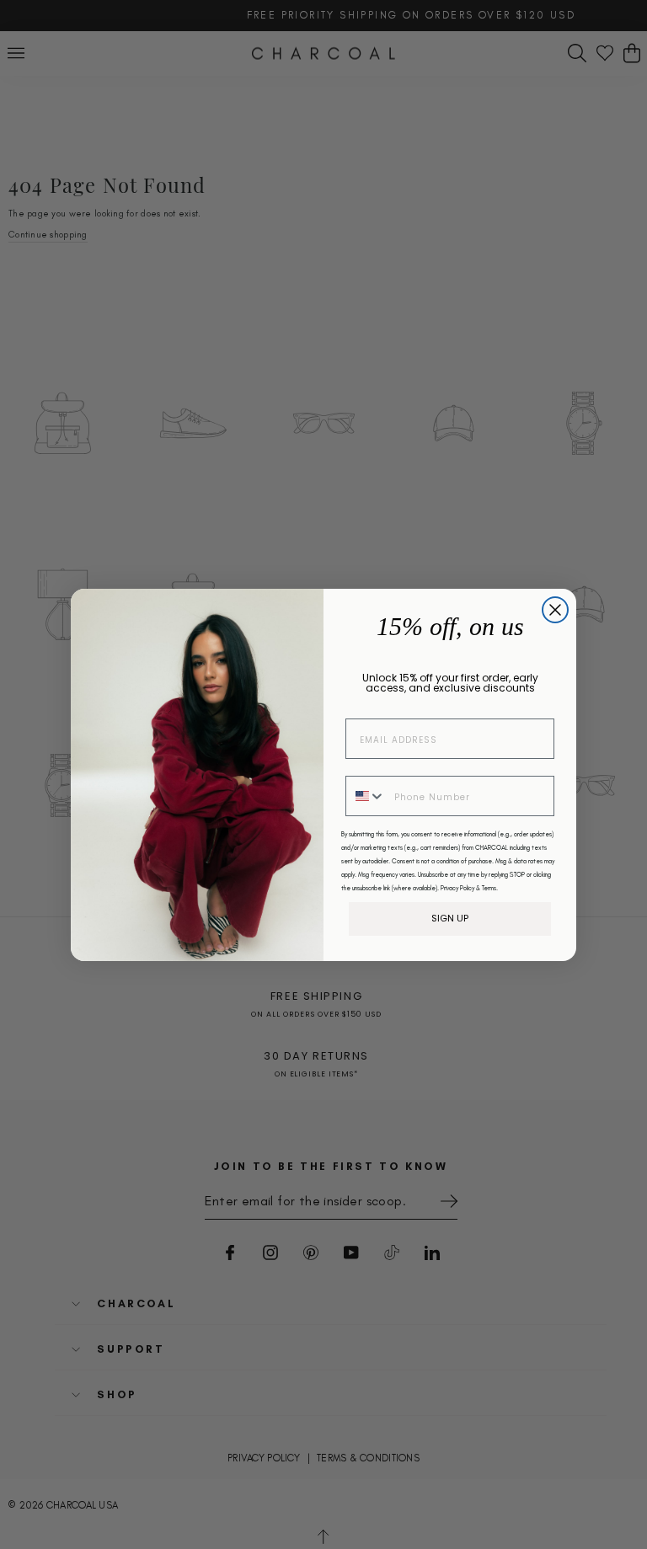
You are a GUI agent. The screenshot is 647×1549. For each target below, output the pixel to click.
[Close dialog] (555, 609)
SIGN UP (449, 918)
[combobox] (366, 796)
